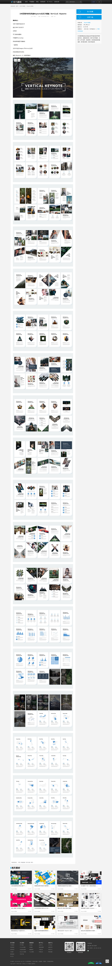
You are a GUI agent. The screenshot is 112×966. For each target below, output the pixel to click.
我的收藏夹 (41, 947)
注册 (99, 1)
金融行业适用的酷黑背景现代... (42, 930)
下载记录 (41, 949)
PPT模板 (22, 945)
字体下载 (22, 954)
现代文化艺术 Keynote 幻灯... (66, 930)
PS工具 (11, 956)
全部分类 (56, 1)
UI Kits (49, 1)
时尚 (19, 862)
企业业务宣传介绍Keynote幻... (42, 908)
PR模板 (31, 947)
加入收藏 (90, 11)
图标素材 (12, 954)
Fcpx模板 (31, 951)
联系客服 (107, 961)
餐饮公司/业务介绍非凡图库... (65, 908)
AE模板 (31, 945)
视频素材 (31, 949)
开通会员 (41, 951)
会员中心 (41, 945)
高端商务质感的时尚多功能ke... (66, 885)
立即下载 (90, 17)
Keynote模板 (30, 6)
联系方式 (50, 949)
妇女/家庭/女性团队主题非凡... (19, 908)
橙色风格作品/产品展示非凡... (19, 930)
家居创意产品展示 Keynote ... (89, 908)
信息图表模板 (23, 949)
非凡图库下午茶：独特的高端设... (89, 885)
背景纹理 (42, 1)
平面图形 (31, 1)
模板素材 (23, 862)
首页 (26, 1)
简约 (32, 862)
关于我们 (50, 945)
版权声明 (50, 947)
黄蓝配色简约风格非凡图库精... (42, 885)
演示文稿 (28, 862)
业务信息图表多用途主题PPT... (19, 885)
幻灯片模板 (22, 6)
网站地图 (50, 951)
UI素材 (11, 951)
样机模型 (12, 947)
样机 (37, 1)
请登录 (93, 1)
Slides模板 (22, 947)
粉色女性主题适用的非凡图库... (89, 930)
